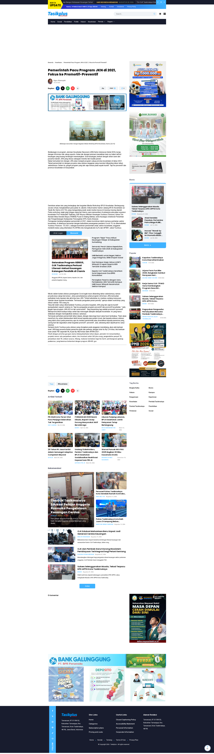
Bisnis (79, 572)
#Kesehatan (62, 384)
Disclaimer (120, 6)
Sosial (59, 22)
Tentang (103, 6)
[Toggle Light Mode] (160, 13)
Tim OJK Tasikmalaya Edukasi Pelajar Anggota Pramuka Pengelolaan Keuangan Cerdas (144, 2)
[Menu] (164, 13)
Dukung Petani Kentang (85, 554)
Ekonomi (74, 233)
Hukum (83, 22)
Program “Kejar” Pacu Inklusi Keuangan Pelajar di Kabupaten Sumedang (106, 240)
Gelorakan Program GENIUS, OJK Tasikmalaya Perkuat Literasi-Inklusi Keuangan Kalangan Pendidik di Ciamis (68, 267)
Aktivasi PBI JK (80, 463)
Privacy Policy (131, 6)
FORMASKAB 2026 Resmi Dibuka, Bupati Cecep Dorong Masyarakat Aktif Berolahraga (86, 421)
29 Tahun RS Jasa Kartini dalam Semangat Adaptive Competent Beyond (60, 452)
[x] (63, 88)
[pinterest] (52, 727)
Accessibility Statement (125, 724)
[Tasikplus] (62, 14)
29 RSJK (50, 457)
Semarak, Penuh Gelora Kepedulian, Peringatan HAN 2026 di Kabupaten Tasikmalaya (107, 248)
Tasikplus (113, 744)
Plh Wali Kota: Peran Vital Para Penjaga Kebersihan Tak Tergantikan (59, 420)
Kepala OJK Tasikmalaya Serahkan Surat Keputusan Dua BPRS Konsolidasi (107, 273)
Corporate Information (125, 732)
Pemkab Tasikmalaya (156, 401)
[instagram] (52, 722)
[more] (78, 88)
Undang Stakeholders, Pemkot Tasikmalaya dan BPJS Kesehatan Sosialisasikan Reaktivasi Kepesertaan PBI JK (86, 454)
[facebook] (58, 88)
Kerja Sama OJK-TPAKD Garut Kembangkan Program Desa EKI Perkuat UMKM (153, 285)
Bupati (77, 428)
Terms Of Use (121, 740)
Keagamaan (133, 397)
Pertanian (132, 411)
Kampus (152, 392)
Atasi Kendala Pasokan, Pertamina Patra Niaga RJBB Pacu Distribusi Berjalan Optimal (154, 220)
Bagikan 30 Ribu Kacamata (107, 459)
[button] (111, 97)
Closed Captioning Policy (126, 720)
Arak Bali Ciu (100, 496)
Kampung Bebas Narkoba (104, 524)
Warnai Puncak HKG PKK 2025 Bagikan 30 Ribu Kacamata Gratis (113, 452)
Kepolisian (152, 397)
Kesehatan (92, 22)
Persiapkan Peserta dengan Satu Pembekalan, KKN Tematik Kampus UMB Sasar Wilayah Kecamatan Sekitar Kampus (107, 283)
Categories (93, 724)
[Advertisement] (107, 41)
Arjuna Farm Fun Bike (149, 278)
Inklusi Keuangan (83, 537)
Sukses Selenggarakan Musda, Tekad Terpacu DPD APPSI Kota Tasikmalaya (101, 567)
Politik (76, 22)
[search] (154, 14)
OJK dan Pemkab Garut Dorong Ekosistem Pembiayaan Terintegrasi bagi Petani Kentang (101, 550)
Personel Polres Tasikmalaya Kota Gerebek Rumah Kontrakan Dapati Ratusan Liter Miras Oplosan (111, 492)
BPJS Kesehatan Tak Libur (108, 429)
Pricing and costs (96, 732)
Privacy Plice (133, 740)
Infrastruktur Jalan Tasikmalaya (149, 318)
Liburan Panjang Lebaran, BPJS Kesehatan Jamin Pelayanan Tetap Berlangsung (113, 421)
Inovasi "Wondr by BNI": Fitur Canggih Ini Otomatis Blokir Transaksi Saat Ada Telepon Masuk (153, 233)
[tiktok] (52, 733)
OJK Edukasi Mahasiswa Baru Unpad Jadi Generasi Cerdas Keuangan (98, 532)
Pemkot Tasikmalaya (136, 406)
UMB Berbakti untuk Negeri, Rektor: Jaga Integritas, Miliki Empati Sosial (107, 256)
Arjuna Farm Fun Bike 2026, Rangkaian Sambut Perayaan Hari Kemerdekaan (153, 273)
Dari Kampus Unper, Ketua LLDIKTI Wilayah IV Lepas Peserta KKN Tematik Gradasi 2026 (106, 264)
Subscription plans (96, 728)
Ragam (110, 22)
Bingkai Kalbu (134, 388)
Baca (146, 245)
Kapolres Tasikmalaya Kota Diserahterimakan (153, 259)
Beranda (50, 62)
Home (53, 22)
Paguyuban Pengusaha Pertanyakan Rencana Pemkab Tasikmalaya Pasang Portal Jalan (153, 311)
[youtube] (52, 738)
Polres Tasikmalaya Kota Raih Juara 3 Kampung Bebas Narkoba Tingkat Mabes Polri (109, 520)
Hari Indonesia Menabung (82, 2)
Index (87, 586)
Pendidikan (68, 22)
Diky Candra (52, 425)
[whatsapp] (68, 88)
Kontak (111, 6)
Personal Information (124, 728)
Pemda (100, 22)
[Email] (73, 88)
